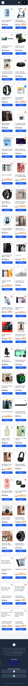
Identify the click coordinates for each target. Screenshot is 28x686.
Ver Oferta (7, 27)
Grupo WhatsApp (14, 663)
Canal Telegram (14, 664)
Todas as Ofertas (14, 660)
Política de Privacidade (14, 662)
